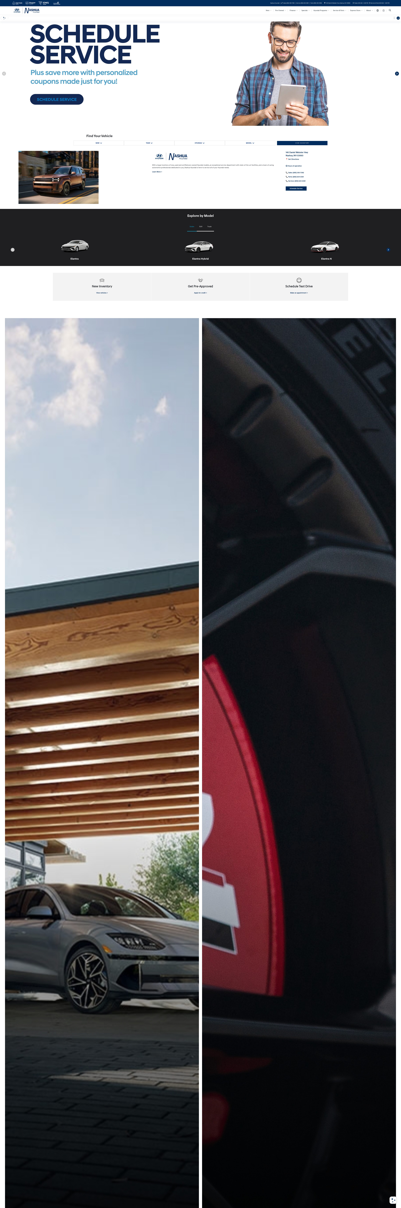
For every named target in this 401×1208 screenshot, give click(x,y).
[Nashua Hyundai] (30, 10)
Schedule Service (296, 188)
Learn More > (157, 172)
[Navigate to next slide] (399, 73)
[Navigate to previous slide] (1, 73)
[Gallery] (200, 73)
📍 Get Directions (292, 159)
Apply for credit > (200, 293)
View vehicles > (102, 293)
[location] (324, 3)
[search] (390, 10)
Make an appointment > (299, 293)
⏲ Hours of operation (294, 166)
